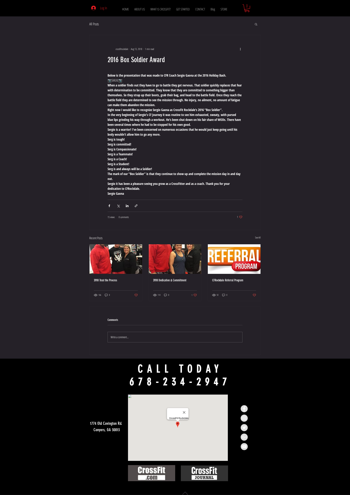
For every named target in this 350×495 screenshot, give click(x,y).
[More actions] (240, 49)
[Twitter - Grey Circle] (244, 427)
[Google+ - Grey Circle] (244, 437)
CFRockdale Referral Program (227, 280)
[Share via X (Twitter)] (118, 205)
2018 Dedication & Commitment (169, 280)
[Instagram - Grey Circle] (244, 418)
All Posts (94, 24)
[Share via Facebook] (109, 205)
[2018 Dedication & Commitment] (175, 259)
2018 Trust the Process (105, 280)
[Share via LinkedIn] (127, 205)
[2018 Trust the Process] (116, 259)
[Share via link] (136, 205)
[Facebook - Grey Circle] (244, 408)
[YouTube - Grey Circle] (244, 446)
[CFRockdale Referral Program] (234, 259)
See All (258, 237)
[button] (247, 8)
